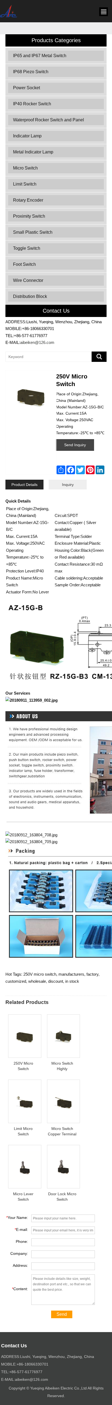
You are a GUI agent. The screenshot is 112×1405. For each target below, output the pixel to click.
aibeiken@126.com (37, 342)
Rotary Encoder (28, 200)
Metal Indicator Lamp (33, 152)
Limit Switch (24, 184)
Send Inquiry (75, 445)
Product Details (24, 484)
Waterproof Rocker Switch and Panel (48, 120)
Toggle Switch (26, 248)
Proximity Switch (29, 216)
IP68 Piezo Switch (30, 71)
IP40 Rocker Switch (32, 103)
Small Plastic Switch (32, 232)
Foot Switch (24, 264)
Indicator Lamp (27, 136)
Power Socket (26, 87)
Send (62, 1314)
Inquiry (68, 484)
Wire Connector (28, 280)
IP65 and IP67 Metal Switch (39, 55)
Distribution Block (30, 296)
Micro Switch (25, 168)
